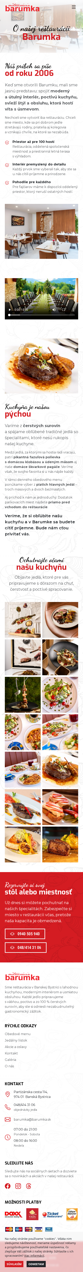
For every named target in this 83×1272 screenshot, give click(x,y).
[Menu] (73, 7)
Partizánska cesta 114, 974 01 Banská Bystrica (32, 1094)
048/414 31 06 (29, 947)
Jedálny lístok (16, 1040)
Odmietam (36, 1264)
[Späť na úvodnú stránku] (22, 7)
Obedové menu (18, 1034)
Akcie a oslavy (16, 1047)
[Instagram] (18, 1186)
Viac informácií (34, 1256)
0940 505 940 (29, 933)
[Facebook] (7, 1186)
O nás (9, 1066)
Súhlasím (14, 1264)
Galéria (10, 1060)
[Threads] (28, 1186)
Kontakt (11, 1053)
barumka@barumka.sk (32, 1119)
